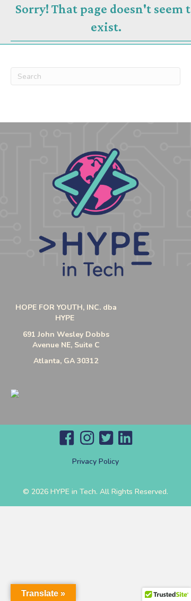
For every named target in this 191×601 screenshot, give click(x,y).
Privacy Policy (95, 461)
